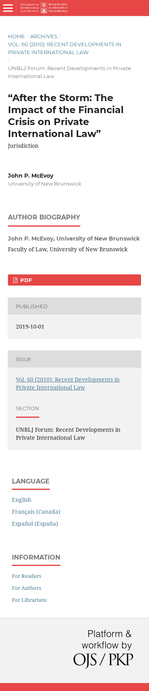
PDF (25, 280)
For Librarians (29, 599)
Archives (43, 36)
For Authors (26, 587)
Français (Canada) (36, 511)
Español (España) (35, 523)
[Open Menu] (8, 8)
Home (16, 36)
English (21, 499)
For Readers (26, 575)
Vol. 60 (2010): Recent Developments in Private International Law (65, 48)
